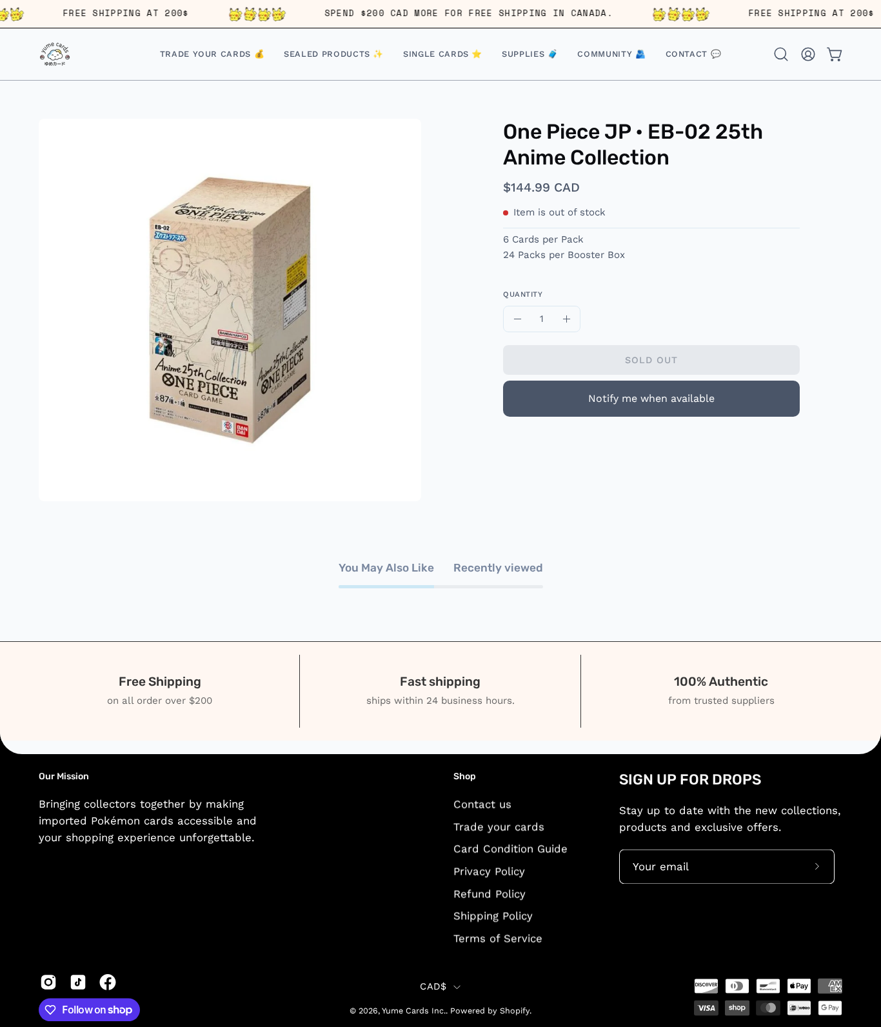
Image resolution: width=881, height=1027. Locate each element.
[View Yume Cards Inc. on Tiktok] (78, 982)
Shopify (515, 1011)
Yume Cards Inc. (414, 1011)
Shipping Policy (493, 915)
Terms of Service (497, 938)
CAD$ (433, 987)
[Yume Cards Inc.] (55, 54)
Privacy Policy (489, 870)
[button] (442, 54)
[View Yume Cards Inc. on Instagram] (48, 982)
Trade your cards (498, 826)
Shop (464, 776)
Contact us (482, 803)
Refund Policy (489, 892)
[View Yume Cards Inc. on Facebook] (107, 982)
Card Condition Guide (510, 848)
